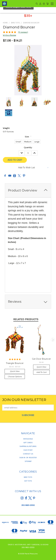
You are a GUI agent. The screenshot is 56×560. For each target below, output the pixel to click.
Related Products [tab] (25, 319)
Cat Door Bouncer (41, 359)
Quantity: (28, 147)
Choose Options (15, 376)
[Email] (9, 175)
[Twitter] (19, 175)
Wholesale (28, 439)
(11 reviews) (23, 32)
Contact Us (28, 454)
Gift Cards (28, 443)
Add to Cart (41, 372)
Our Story (28, 450)
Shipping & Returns (28, 446)
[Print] (14, 175)
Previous (3, 340)
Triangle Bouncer (15, 363)
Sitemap (28, 461)
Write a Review (9, 35)
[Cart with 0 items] (47, 3)
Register (33, 458)
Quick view (15, 371)
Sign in (22, 458)
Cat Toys (28, 481)
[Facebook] (5, 175)
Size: (28, 136)
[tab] (28, 190)
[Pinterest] (24, 175)
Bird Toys (28, 477)
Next (53, 340)
